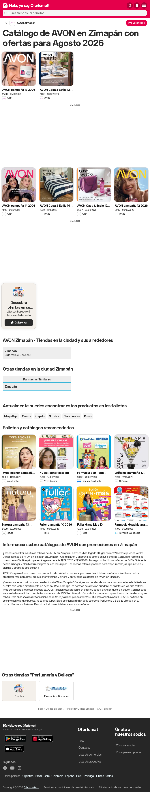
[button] (137, 5)
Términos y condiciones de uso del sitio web (69, 787)
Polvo (87, 416)
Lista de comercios (90, 754)
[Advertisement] (75, 134)
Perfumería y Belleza (111, 600)
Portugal (89, 776)
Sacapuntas (72, 416)
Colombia (57, 776)
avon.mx (48, 586)
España (69, 776)
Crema (26, 416)
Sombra (54, 416)
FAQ (81, 741)
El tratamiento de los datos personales (120, 787)
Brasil (38, 776)
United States (104, 776)
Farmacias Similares (22, 604)
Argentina (27, 776)
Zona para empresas (128, 752)
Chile (47, 776)
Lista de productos (89, 761)
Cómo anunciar (125, 745)
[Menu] (144, 5)
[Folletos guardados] (130, 5)
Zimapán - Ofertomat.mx (61, 556)
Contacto (84, 747)
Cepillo (39, 416)
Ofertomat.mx (31, 787)
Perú (79, 776)
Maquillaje (11, 416)
